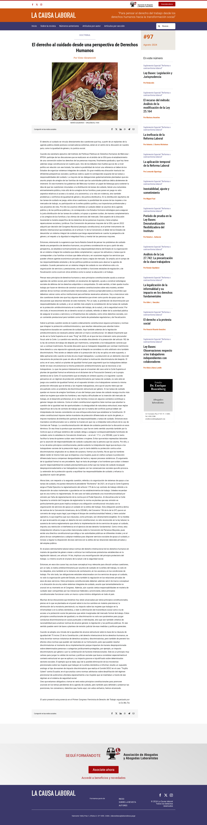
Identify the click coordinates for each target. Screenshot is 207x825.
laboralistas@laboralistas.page (123, 816)
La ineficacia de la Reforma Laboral (154, 136)
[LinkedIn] (120, 129)
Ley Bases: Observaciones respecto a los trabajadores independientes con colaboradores (157, 354)
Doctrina (84, 35)
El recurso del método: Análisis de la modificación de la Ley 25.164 (156, 105)
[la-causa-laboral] (54, 13)
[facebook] (33, 5)
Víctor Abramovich (87, 57)
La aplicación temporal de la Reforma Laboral (156, 163)
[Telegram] (129, 129)
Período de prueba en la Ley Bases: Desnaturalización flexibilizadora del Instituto (157, 223)
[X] (116, 129)
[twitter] (37, 5)
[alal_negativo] (97, 801)
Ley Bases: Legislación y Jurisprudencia (157, 75)
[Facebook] (112, 129)
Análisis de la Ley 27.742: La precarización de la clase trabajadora (158, 258)
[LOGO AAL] (132, 749)
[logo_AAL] (141, 3)
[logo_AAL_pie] (53, 800)
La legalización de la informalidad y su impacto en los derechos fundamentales (157, 290)
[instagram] (41, 5)
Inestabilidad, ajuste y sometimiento (156, 190)
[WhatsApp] (125, 129)
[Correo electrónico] (133, 129)
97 (150, 36)
